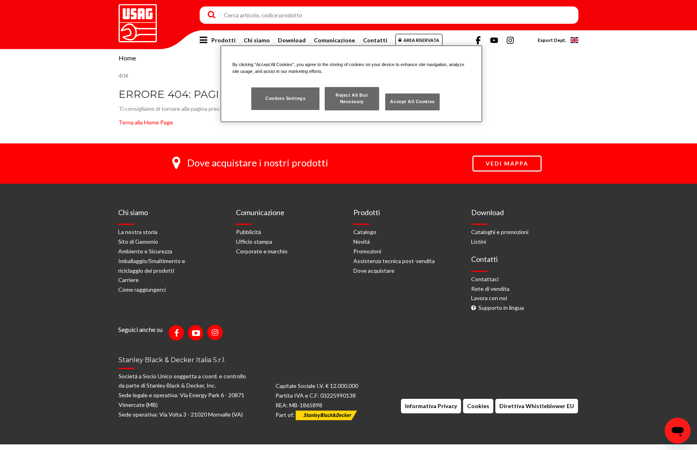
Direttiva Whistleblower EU (536, 405)
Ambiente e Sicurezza (145, 251)
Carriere (128, 279)
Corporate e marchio (262, 251)
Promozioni (367, 251)
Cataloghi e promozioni (499, 231)
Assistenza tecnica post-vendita (394, 260)
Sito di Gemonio (138, 241)
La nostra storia (137, 231)
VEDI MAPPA (507, 163)
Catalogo (364, 231)
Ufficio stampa (254, 241)
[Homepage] (138, 20)
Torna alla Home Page (146, 122)
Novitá (361, 241)
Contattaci (485, 279)
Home (127, 58)
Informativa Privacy (431, 405)
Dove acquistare (373, 270)
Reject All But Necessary (352, 98)
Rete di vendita (490, 288)
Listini (478, 241)
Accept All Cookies (412, 101)
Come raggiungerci (142, 289)
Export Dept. (552, 40)
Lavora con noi (489, 297)
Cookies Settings (285, 98)
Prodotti (223, 40)
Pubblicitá (248, 231)
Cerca (211, 15)
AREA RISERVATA (421, 40)
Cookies (478, 405)
